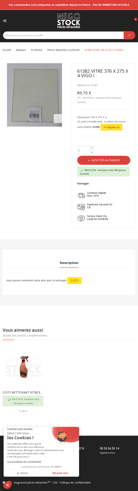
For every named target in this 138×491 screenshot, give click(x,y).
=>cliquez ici (111, 127)
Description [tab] (69, 263)
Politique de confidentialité (75, 482)
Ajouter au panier (105, 160)
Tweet (102, 183)
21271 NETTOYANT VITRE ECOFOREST (23, 392)
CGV (55, 482)
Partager (94, 183)
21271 (74, 281)
